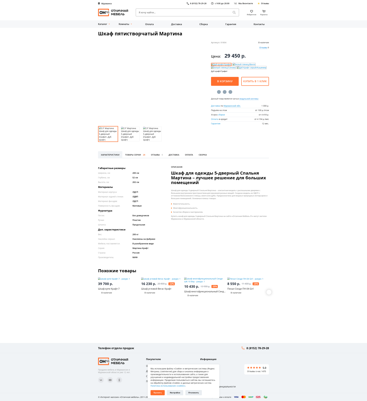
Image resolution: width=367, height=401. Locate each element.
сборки (221, 114)
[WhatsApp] (230, 92)
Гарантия (230, 24)
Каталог (102, 24)
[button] (269, 292)
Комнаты (124, 24)
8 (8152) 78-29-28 (257, 348)
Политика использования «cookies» (168, 385)
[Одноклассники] (225, 92)
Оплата (149, 24)
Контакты (259, 24)
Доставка (176, 24)
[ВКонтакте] (219, 92)
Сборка (203, 24)
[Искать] (234, 12)
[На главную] (113, 12)
